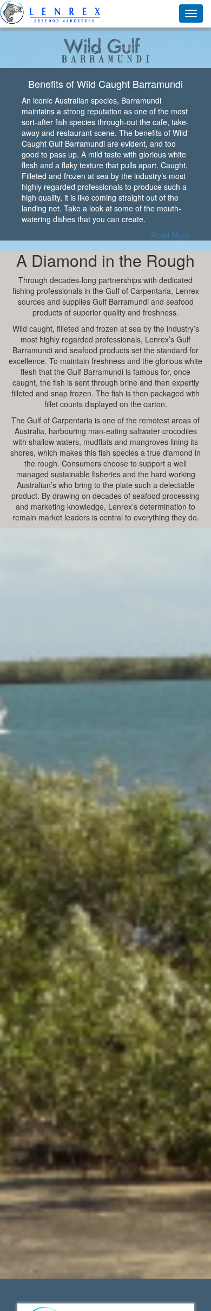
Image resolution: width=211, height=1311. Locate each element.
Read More (170, 235)
